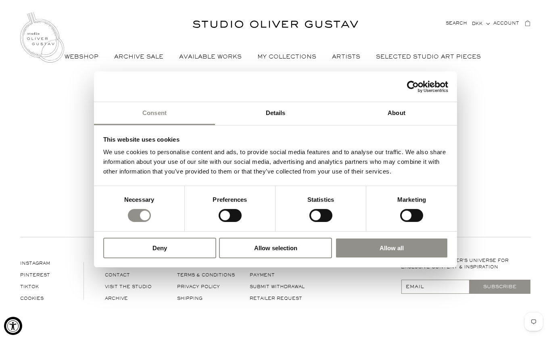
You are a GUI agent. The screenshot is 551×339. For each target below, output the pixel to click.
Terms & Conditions (206, 275)
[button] (84, 57)
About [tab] (396, 112)
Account (506, 23)
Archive (116, 298)
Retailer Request (276, 298)
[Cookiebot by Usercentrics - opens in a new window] (413, 86)
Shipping (189, 298)
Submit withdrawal (277, 286)
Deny (159, 248)
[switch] (230, 215)
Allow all (392, 248)
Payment (262, 275)
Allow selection (275, 248)
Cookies (32, 298)
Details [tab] (276, 112)
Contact (117, 275)
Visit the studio (128, 286)
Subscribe (499, 286)
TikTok (29, 286)
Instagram (35, 263)
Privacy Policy (198, 286)
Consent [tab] (154, 112)
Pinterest (35, 275)
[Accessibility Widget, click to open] (13, 326)
